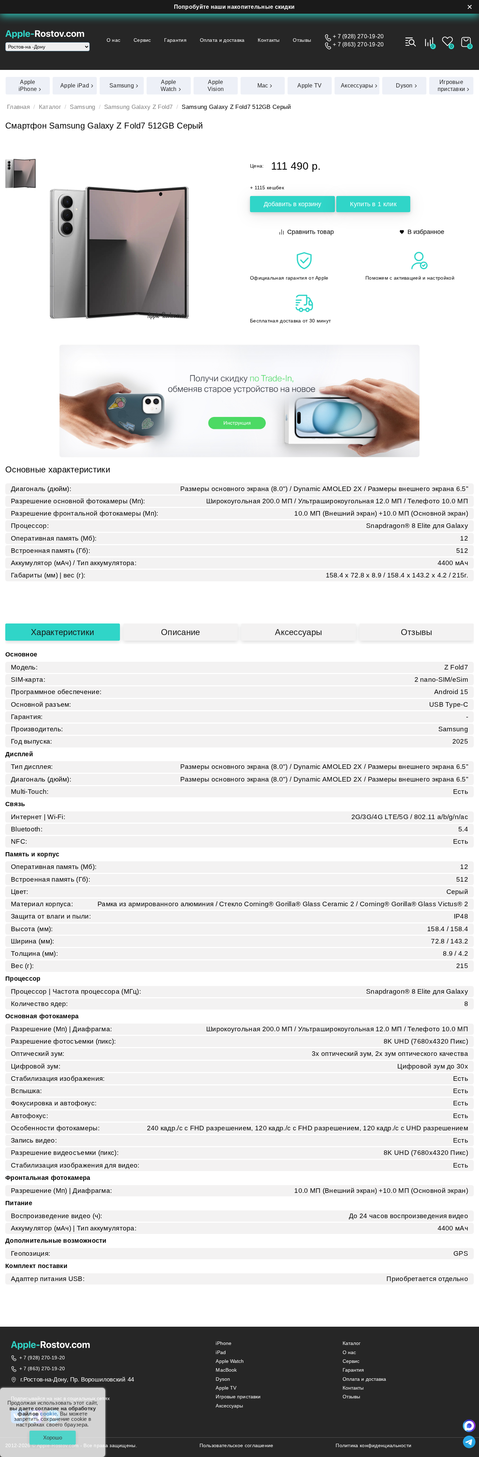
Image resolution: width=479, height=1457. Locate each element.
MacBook (226, 1370)
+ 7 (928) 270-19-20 (358, 36)
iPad (220, 1352)
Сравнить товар (310, 231)
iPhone (223, 1343)
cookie (48, 1413)
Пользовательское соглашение (237, 1445)
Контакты (268, 40)
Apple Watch (230, 1361)
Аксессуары (298, 632)
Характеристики (62, 632)
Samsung (82, 107)
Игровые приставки (238, 1396)
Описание (180, 632)
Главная (18, 107)
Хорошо (52, 1437)
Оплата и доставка (222, 40)
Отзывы (302, 40)
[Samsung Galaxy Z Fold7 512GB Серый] (20, 173)
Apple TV (226, 1388)
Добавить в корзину (292, 204)
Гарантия (175, 40)
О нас (114, 40)
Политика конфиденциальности (373, 1445)
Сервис (142, 40)
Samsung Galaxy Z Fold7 (138, 107)
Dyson (223, 1379)
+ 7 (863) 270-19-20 (358, 44)
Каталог (50, 107)
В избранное (425, 231)
